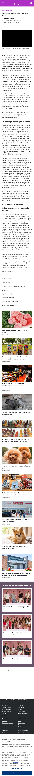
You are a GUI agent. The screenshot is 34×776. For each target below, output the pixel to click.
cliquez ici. (15, 762)
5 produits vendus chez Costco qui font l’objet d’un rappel (16, 520)
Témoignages (21, 723)
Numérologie (21, 711)
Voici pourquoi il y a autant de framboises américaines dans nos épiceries (14, 386)
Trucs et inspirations (7, 723)
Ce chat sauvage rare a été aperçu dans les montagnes (16, 413)
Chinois (20, 709)
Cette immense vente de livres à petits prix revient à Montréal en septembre (16, 494)
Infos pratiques (7, 10)
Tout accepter (17, 773)
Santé (19, 721)
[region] (17, 755)
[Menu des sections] (3, 3)
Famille (20, 726)
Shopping (4, 732)
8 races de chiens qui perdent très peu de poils (17, 467)
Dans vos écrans (6, 709)
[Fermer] (32, 736)
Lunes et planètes (23, 713)
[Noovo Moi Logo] (17, 3)
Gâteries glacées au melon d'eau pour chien (15, 331)
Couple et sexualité (23, 725)
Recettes (4, 721)
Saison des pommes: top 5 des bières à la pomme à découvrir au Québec (17, 358)
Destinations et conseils (24, 732)
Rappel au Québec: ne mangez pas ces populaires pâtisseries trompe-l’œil (15, 440)
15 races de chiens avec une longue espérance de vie (14, 547)
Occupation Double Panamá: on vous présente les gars (16, 660)
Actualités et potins (7, 707)
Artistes (4, 715)
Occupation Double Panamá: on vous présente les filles (16, 634)
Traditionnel (21, 707)
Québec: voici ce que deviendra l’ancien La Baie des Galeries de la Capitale (16, 574)
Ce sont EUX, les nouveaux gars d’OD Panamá (16, 608)
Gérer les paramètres (17, 768)
